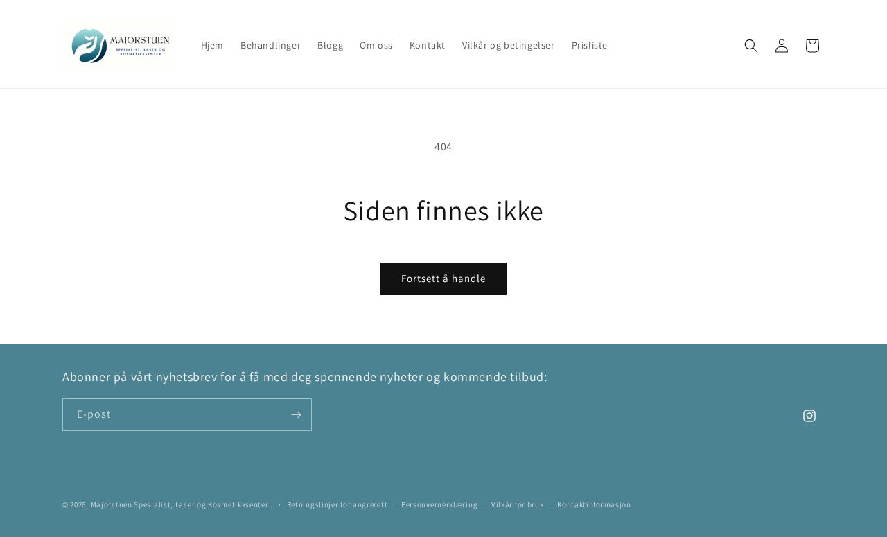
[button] (751, 45)
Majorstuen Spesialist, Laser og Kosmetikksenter (180, 504)
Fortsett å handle (443, 278)
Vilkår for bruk (517, 504)
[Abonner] (296, 414)
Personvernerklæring (439, 504)
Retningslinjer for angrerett (337, 504)
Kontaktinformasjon (594, 504)
